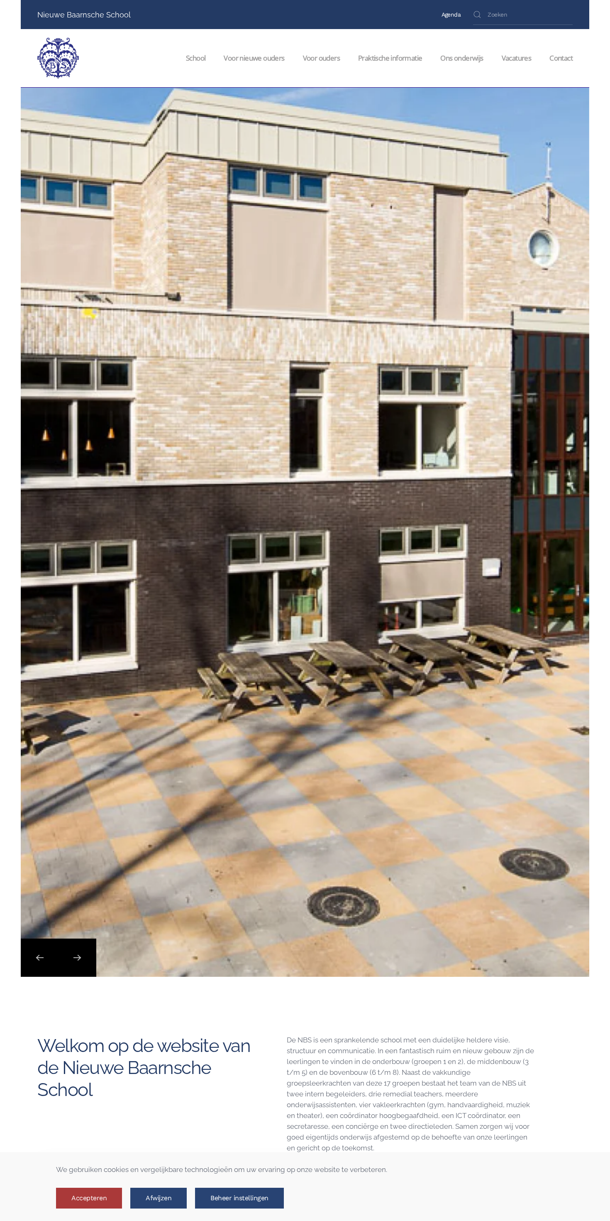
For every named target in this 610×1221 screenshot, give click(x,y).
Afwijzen (158, 1198)
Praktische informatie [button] (390, 58)
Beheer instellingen (239, 1198)
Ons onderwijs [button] (461, 58)
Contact (561, 58)
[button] (40, 958)
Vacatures (517, 58)
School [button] (195, 58)
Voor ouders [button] (321, 58)
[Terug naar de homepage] (59, 58)
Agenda (451, 14)
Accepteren (89, 1198)
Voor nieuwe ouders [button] (254, 58)
